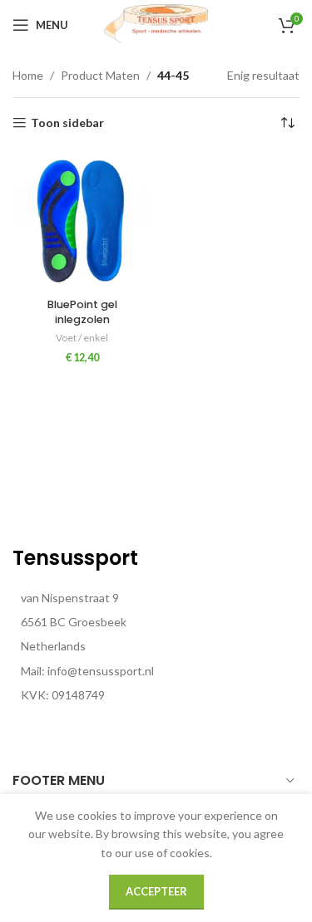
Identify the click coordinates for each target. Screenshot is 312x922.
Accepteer (156, 891)
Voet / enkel (82, 337)
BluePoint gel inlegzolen (82, 311)
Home (27, 75)
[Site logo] (156, 24)
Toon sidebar (67, 123)
